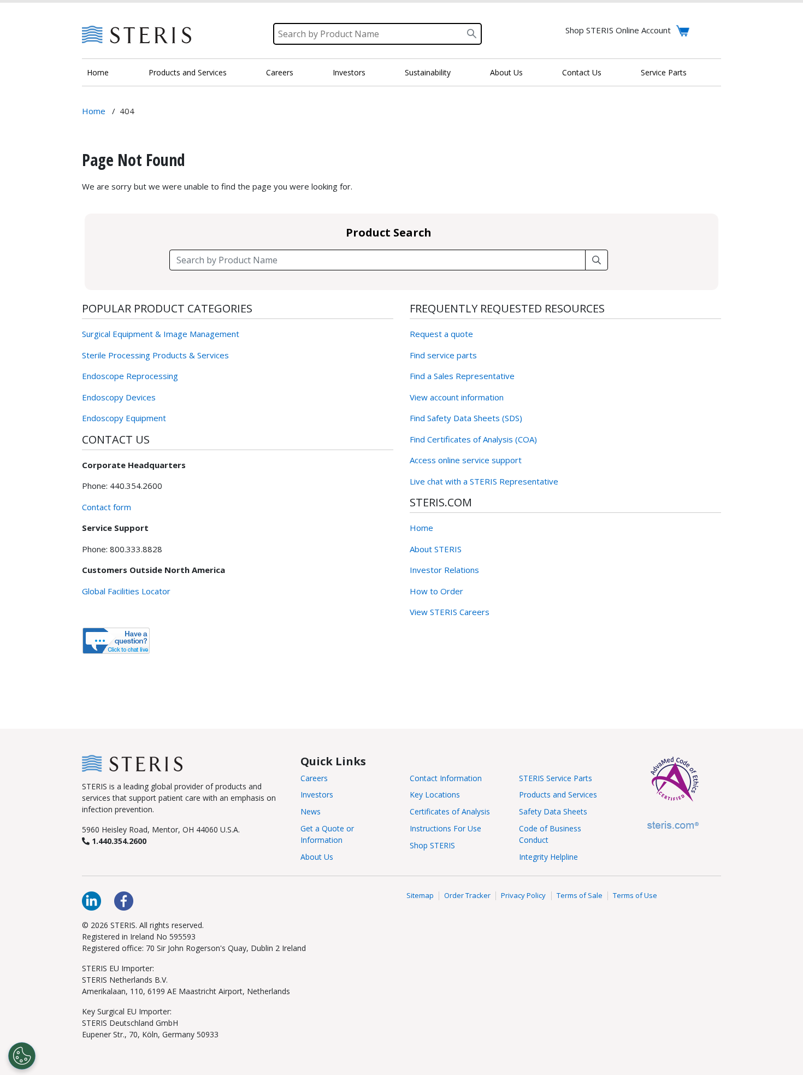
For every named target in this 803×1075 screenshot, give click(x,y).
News (310, 811)
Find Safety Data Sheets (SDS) (466, 417)
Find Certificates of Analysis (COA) (473, 439)
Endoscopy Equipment (124, 417)
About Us (506, 72)
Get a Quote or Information (327, 834)
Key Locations (435, 794)
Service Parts (664, 72)
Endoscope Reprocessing (130, 375)
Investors (349, 72)
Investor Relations (444, 569)
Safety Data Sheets (553, 811)
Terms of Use (635, 895)
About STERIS (436, 549)
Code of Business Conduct (550, 834)
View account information (457, 397)
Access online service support (466, 459)
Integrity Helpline (548, 857)
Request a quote (441, 333)
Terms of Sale (580, 895)
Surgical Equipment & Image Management (160, 333)
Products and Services (188, 72)
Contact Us (581, 72)
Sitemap (420, 895)
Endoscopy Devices (119, 397)
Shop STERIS (432, 845)
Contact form (106, 506)
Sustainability (428, 72)
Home (98, 72)
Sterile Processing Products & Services (155, 355)
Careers (279, 72)
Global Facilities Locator (126, 591)
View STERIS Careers (449, 611)
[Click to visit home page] (132, 762)
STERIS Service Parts (555, 778)
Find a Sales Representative (462, 375)
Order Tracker (467, 895)
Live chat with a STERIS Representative (484, 481)
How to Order (436, 591)
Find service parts (443, 355)
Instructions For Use (445, 828)
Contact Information (446, 778)
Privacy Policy (523, 895)
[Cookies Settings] (22, 1056)
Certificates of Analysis (450, 811)
